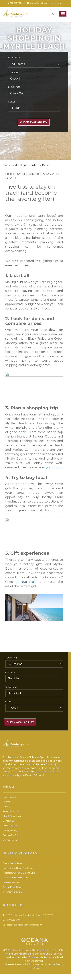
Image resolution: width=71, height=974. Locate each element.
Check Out (14, 87)
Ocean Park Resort (13, 887)
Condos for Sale (11, 835)
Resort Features (11, 811)
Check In (13, 72)
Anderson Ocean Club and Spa (19, 872)
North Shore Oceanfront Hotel (18, 868)
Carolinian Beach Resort (15, 877)
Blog (6, 164)
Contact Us (8, 820)
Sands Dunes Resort (13, 863)
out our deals (26, 582)
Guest (11, 101)
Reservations (9, 796)
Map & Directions (12, 816)
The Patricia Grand (13, 891)
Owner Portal (10, 839)
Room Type (14, 57)
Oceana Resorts (11, 882)
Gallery (6, 806)
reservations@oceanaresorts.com (45, 3)
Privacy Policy (10, 830)
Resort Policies (10, 825)
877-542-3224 (16, 3)
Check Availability (33, 122)
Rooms (6, 801)
